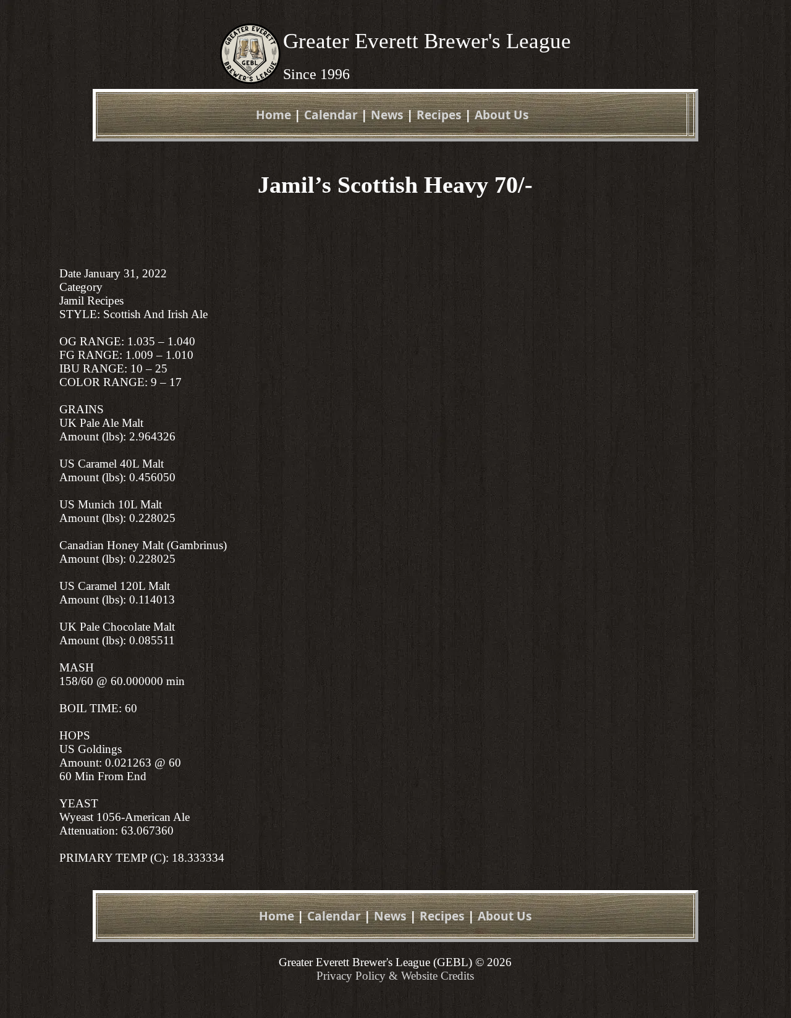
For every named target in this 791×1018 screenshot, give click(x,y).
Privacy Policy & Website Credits (395, 975)
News (387, 114)
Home (273, 114)
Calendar (331, 114)
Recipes (439, 114)
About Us (502, 114)
